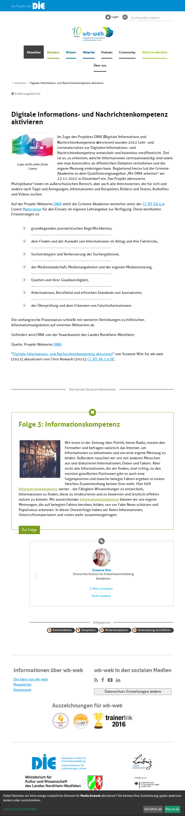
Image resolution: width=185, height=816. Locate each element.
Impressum (22, 690)
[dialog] (92, 803)
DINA (57, 204)
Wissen (71, 51)
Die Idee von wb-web (31, 679)
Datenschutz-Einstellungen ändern (133, 691)
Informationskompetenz (38, 489)
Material (89, 51)
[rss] (96, 680)
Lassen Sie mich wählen (20, 809)
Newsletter (23, 684)
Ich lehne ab (153, 809)
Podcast (106, 51)
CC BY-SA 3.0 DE (100, 359)
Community (127, 51)
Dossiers (53, 51)
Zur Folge (29, 530)
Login (115, 16)
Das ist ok (172, 809)
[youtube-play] (110, 680)
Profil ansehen (101, 596)
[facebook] (102, 680)
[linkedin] (118, 680)
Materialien (32, 209)
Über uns (100, 64)
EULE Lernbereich (154, 51)
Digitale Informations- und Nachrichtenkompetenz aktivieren (63, 354)
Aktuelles (34, 51)
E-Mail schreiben (101, 589)
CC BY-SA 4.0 (153, 204)
